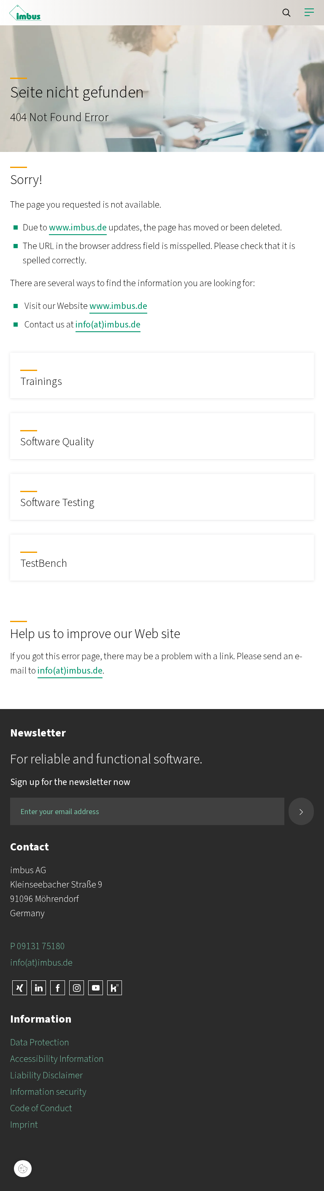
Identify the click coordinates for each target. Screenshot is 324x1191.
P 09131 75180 (37, 946)
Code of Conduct (41, 1108)
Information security (48, 1092)
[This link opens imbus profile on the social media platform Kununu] (114, 987)
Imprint (24, 1124)
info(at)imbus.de (108, 324)
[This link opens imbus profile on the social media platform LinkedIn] (38, 987)
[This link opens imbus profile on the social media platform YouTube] (95, 987)
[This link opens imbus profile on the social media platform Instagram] (76, 987)
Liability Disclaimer (46, 1075)
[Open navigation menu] (309, 12)
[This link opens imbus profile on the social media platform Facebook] (57, 987)
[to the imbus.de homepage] (25, 12)
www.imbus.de (78, 227)
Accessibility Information (57, 1059)
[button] (286, 12)
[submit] (301, 811)
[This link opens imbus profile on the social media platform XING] (19, 987)
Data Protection (39, 1042)
